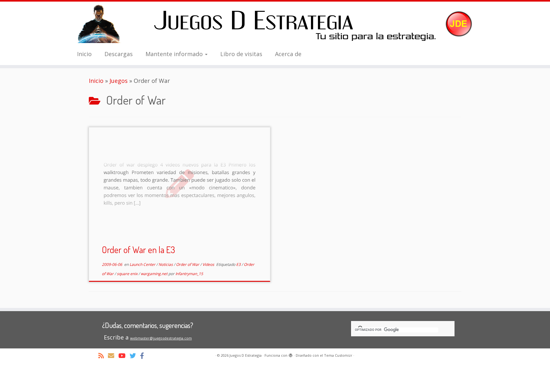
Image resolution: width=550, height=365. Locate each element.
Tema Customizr (338, 355)
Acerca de (288, 54)
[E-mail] (113, 355)
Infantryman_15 (189, 273)
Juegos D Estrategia (245, 355)
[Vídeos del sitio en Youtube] (124, 355)
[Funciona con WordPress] (290, 354)
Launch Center (143, 264)
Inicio (84, 54)
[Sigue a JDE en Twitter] (135, 355)
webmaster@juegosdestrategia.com (161, 338)
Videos (208, 264)
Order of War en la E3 (138, 249)
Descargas (118, 54)
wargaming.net (154, 273)
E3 (239, 264)
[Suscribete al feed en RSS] (103, 355)
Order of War (188, 264)
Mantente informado (174, 54)
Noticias (166, 264)
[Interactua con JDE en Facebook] (144, 355)
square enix (127, 273)
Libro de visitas (241, 54)
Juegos (118, 80)
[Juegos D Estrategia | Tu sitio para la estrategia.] (275, 24)
